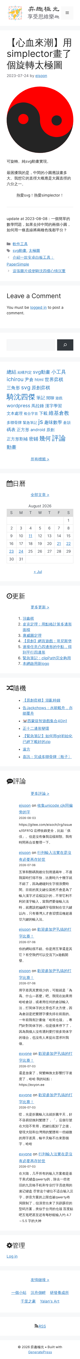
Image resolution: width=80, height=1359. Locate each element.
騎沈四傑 (21, 396)
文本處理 (15, 413)
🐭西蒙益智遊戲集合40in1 (45, 721)
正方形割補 (17, 439)
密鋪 (33, 439)
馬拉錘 (37, 405)
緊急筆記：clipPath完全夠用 (47, 658)
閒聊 (50, 398)
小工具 (58, 372)
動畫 (11, 447)
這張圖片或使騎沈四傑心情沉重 (39, 271)
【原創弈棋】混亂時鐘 (41, 700)
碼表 (11, 429)
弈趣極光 (44, 8)
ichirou (15, 379)
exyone (25, 1053)
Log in (12, 1256)
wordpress (18, 405)
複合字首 (31, 413)
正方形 (23, 429)
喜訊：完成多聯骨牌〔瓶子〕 (47, 757)
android (37, 429)
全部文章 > (40, 494)
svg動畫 (19, 250)
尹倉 (29, 379)
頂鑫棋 (28, 618)
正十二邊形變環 (36, 728)
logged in (38, 307)
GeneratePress (40, 1352)
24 (21, 551)
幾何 (45, 438)
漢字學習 (53, 405)
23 (11, 551)
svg (25, 387)
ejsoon (25, 805)
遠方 (26, 749)
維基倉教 (59, 413)
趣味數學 (53, 422)
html (39, 379)
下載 (43, 413)
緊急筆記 (30, 422)
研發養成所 (59, 1292)
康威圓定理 (32, 635)
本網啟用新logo (36, 663)
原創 (50, 429)
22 (68, 543)
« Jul (38, 571)
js (40, 421)
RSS (42, 1326)
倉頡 (67, 422)
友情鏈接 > (40, 1280)
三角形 (13, 387)
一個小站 (18, 1292)
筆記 (40, 397)
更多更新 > (40, 607)
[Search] (65, 345)
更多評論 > (40, 793)
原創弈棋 (41, 387)
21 (59, 543)
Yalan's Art (49, 1301)
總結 (11, 372)
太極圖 (34, 250)
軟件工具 (20, 244)
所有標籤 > (40, 459)
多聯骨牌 (14, 422)
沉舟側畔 (38, 1292)
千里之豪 (28, 1301)
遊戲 (58, 398)
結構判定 (25, 372)
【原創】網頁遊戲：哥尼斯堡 (47, 641)
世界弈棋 (54, 379)
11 (30, 536)
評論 (59, 438)
